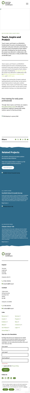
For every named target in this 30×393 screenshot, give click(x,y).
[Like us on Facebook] (2, 378)
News (16, 321)
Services (17, 316)
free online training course (9, 106)
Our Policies (5, 327)
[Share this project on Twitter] (18, 139)
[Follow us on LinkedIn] (8, 378)
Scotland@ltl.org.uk (8, 308)
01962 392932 (7, 281)
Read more (5, 203)
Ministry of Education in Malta (12, 74)
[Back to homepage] (6, 3)
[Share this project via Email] (27, 139)
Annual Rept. (5, 330)
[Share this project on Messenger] (20, 139)
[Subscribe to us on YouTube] (14, 378)
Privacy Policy (15, 366)
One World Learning (20, 70)
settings (25, 386)
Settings (17, 389)
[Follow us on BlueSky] (11, 378)
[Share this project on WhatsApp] (22, 139)
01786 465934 (7, 305)
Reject (11, 389)
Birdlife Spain (10, 76)
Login (16, 327)
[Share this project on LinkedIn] (25, 139)
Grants (4, 319)
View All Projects (7, 167)
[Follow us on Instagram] (5, 378)
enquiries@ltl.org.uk (8, 283)
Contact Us (18, 324)
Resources (4, 316)
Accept (5, 389)
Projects (17, 319)
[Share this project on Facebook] (15, 139)
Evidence (4, 321)
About (3, 324)
